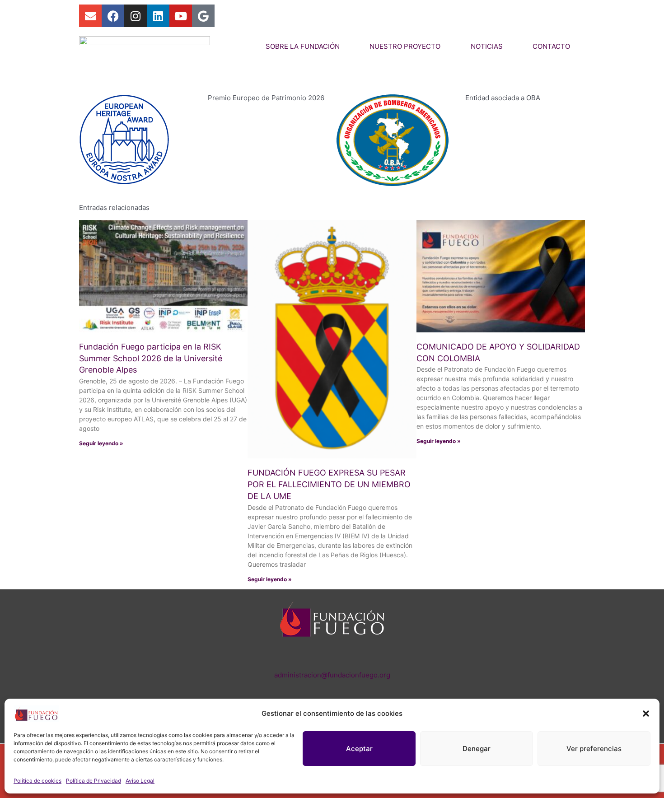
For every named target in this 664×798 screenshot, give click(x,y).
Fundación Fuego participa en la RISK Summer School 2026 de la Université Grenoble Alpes (150, 358)
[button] (645, 713)
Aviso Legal (140, 780)
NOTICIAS (487, 46)
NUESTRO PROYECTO (404, 46)
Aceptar (359, 748)
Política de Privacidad (93, 780)
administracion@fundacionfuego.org (332, 675)
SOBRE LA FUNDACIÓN (303, 46)
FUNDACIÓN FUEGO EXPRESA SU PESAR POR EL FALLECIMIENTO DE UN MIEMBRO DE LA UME (329, 484)
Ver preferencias (594, 748)
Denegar (477, 748)
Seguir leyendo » (101, 443)
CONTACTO (551, 46)
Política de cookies (37, 780)
